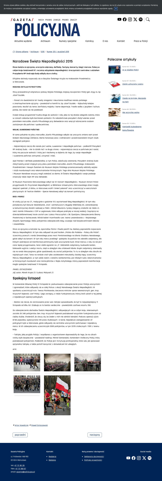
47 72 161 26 (19, 465)
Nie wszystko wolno (130, 112)
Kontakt (121, 41)
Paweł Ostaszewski (39, 425)
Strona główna (22, 51)
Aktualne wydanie (23, 41)
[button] (148, 20)
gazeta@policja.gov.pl (25, 471)
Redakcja (52, 456)
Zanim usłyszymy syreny (132, 84)
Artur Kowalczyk (21, 425)
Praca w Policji (141, 41)
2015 (42, 51)
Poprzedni (21, 435)
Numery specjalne (67, 41)
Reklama (52, 460)
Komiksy (89, 41)
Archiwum (45, 41)
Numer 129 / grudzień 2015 (58, 51)
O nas (105, 41)
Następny (96, 435)
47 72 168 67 (20, 468)
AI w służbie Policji (130, 70)
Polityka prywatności (93, 460)
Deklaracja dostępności (94, 456)
